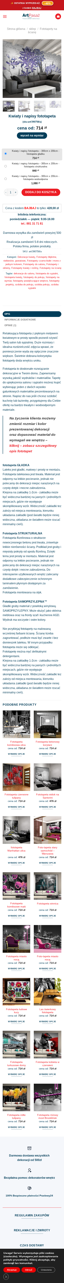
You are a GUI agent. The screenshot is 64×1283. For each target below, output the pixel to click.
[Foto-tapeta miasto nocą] (47, 939)
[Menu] (5, 16)
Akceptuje (12, 1269)
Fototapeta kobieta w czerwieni (47, 1064)
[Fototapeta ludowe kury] (16, 992)
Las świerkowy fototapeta (47, 1011)
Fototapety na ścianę (50, 268)
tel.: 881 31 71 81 (32, 223)
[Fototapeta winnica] (47, 886)
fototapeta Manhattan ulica (16, 849)
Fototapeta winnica (47, 903)
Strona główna (16, 28)
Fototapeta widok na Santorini (47, 796)
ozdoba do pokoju (24, 284)
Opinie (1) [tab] (10, 325)
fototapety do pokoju (33, 277)
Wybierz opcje (16, 754)
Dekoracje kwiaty (26, 257)
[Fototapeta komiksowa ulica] (16, 724)
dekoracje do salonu (24, 273)
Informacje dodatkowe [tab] (20, 319)
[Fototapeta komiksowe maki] (16, 886)
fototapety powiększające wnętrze (30, 280)
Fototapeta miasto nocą (16, 958)
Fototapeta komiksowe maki (16, 905)
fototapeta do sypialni (47, 273)
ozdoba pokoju (42, 284)
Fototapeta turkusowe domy (16, 1064)
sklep (32, 28)
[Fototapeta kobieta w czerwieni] (47, 1044)
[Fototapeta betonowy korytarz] (47, 724)
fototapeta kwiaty (13, 277)
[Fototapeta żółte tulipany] (16, 1097)
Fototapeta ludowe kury (16, 1011)
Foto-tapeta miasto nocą (47, 958)
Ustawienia (46, 1269)
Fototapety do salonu (34, 264)
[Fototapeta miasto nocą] (16, 939)
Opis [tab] (7, 314)
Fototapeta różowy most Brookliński (47, 1117)
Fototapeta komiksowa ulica (16, 743)
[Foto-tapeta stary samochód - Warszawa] (47, 830)
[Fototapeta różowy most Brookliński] (47, 1097)
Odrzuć (28, 1269)
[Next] (55, 68)
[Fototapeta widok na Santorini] (47, 777)
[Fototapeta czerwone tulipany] (16, 777)
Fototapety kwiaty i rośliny (24, 268)
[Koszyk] (58, 16)
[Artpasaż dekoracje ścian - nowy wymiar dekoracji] (31, 16)
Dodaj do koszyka (41, 192)
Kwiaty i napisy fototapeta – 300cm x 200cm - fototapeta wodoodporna (35, 177)
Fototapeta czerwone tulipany (16, 796)
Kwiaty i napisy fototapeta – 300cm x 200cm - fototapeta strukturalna (35, 165)
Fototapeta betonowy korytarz (48, 743)
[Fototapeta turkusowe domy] (16, 1044)
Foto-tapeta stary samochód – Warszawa (47, 850)
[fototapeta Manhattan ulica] (16, 830)
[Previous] (8, 68)
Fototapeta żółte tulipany (16, 1117)
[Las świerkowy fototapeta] (47, 992)
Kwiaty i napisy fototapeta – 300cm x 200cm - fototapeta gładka (35, 152)
